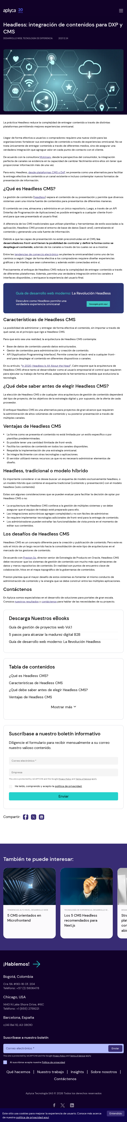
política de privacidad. (68, 786)
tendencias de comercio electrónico (36, 254)
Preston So (29, 557)
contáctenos (49, 601)
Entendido (115, 1113)
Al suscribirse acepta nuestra (37, 1062)
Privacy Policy (65, 779)
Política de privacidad (53, 1062)
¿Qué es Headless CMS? (28, 675)
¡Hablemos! (16, 964)
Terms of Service (83, 779)
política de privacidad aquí (32, 1117)
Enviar (64, 796)
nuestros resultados (27, 601)
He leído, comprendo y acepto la (48, 786)
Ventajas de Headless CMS (30, 697)
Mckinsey (45, 157)
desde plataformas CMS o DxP (46, 172)
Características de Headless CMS (36, 683)
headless (39, 197)
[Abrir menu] (121, 10)
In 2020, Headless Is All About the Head (46, 366)
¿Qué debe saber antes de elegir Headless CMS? (48, 690)
